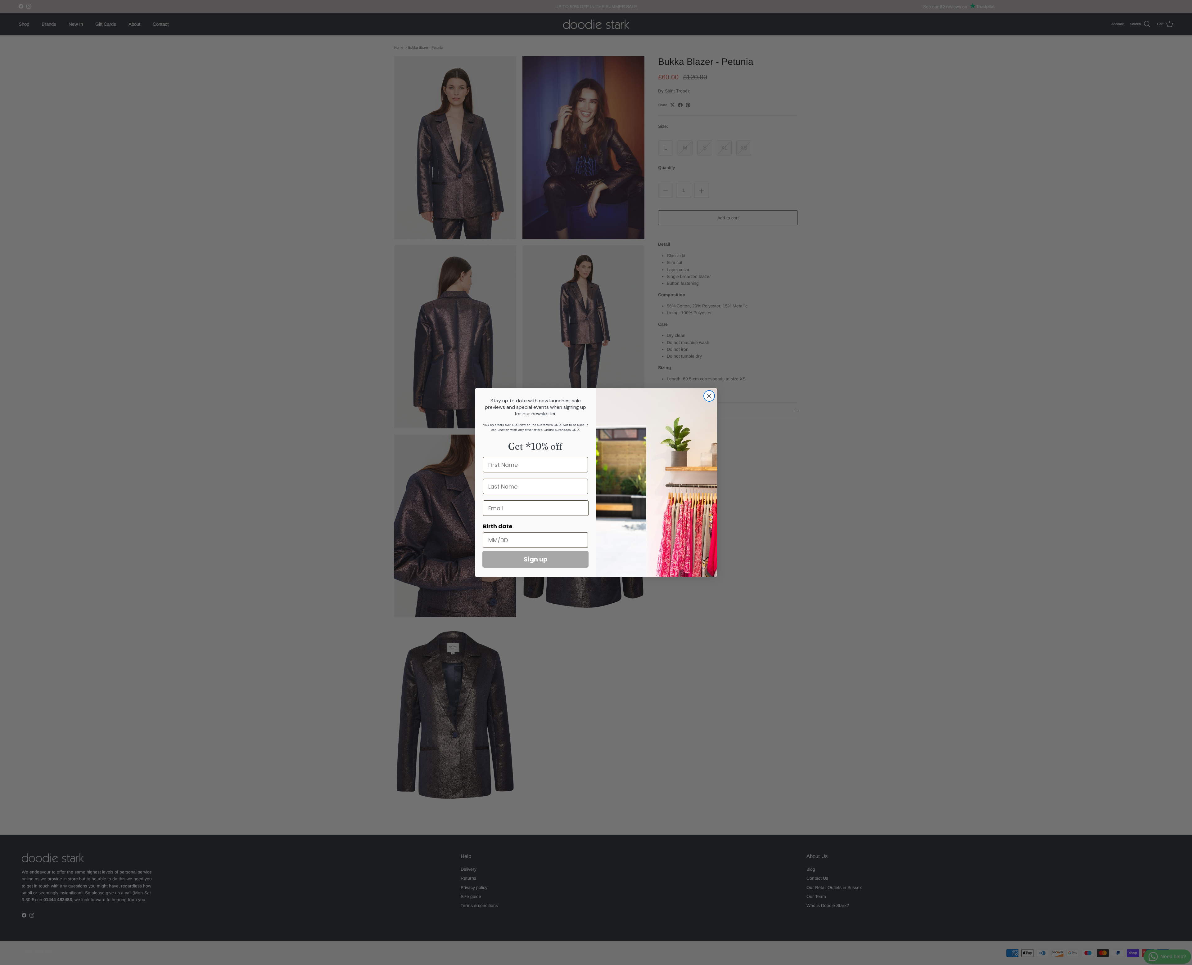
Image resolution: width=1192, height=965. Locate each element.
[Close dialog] (709, 396)
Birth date (497, 526)
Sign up (536, 559)
